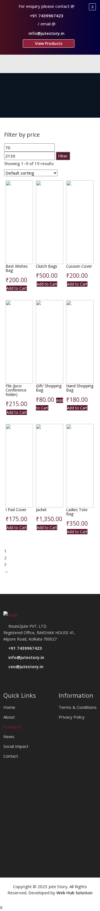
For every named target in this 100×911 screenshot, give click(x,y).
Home (9, 707)
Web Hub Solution (74, 892)
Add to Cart (16, 288)
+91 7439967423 (46, 15)
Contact (10, 756)
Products (12, 726)
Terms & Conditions (78, 707)
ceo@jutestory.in (25, 666)
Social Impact (15, 746)
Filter (63, 156)
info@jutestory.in (46, 33)
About (9, 717)
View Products (48, 43)
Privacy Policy (72, 717)
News (8, 736)
